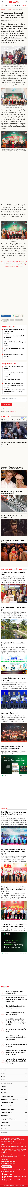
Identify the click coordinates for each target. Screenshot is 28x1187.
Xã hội (18, 5)
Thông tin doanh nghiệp (7, 1109)
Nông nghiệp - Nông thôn (8, 1119)
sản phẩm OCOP (19, 319)
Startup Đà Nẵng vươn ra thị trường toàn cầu (14, 992)
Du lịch (3, 1080)
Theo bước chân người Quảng (9, 1099)
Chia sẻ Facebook (6, 315)
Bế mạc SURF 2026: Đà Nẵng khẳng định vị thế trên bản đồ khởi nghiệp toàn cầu (16, 1037)
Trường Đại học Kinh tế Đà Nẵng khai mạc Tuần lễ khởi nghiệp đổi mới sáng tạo (16, 1061)
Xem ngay (22, 775)
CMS (11, 1185)
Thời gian (7, 411)
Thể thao (3, 1089)
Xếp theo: (3, 411)
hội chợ (12, 319)
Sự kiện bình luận (5, 1125)
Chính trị (13, 5)
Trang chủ (3, 9)
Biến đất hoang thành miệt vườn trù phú (13, 608)
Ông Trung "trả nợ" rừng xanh (12, 379)
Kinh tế (24, 5)
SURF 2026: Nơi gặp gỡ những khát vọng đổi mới (15, 1013)
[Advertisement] (14, 299)
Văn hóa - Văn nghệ (6, 1083)
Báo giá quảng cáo (6, 1166)
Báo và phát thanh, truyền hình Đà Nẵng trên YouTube (15, 1180)
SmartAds (6, 775)
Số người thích (13, 411)
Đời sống (3, 1086)
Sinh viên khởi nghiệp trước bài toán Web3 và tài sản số (15, 1007)
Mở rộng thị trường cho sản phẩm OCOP (13, 573)
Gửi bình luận (7, 404)
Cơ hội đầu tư (4, 1122)
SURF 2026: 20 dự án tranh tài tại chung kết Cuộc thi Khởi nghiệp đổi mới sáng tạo (16, 1052)
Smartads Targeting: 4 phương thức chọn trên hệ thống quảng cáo (14, 925)
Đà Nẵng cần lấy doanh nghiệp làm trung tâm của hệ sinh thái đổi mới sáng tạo (16, 999)
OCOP (5, 321)
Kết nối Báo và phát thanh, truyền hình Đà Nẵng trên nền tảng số (13, 1170)
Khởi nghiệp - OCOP (17, 9)
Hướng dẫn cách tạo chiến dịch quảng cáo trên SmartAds (12, 748)
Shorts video (4, 1132)
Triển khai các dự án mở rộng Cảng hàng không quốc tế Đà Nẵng (13, 813)
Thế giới (3, 1093)
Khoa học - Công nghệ (7, 1096)
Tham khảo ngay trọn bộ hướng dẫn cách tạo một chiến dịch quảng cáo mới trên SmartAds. (13, 752)
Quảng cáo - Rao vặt (6, 1112)
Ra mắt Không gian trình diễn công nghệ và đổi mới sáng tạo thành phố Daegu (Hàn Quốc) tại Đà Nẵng (16, 1022)
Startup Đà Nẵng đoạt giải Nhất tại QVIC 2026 (13, 679)
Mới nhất (7, 5)
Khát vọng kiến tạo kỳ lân (10, 713)
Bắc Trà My (6, 319)
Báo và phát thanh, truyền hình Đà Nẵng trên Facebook (15, 1177)
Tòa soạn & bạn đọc (6, 1106)
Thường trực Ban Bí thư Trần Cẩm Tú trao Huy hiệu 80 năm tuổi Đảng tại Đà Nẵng (13, 889)
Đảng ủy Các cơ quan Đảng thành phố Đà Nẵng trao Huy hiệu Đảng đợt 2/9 (13, 851)
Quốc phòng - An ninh (7, 1102)
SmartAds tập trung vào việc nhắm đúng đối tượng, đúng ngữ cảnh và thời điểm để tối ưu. (13, 929)
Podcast (3, 1129)
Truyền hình (4, 1115)
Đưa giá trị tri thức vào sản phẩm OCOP (12, 644)
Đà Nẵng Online (8, 1174)
